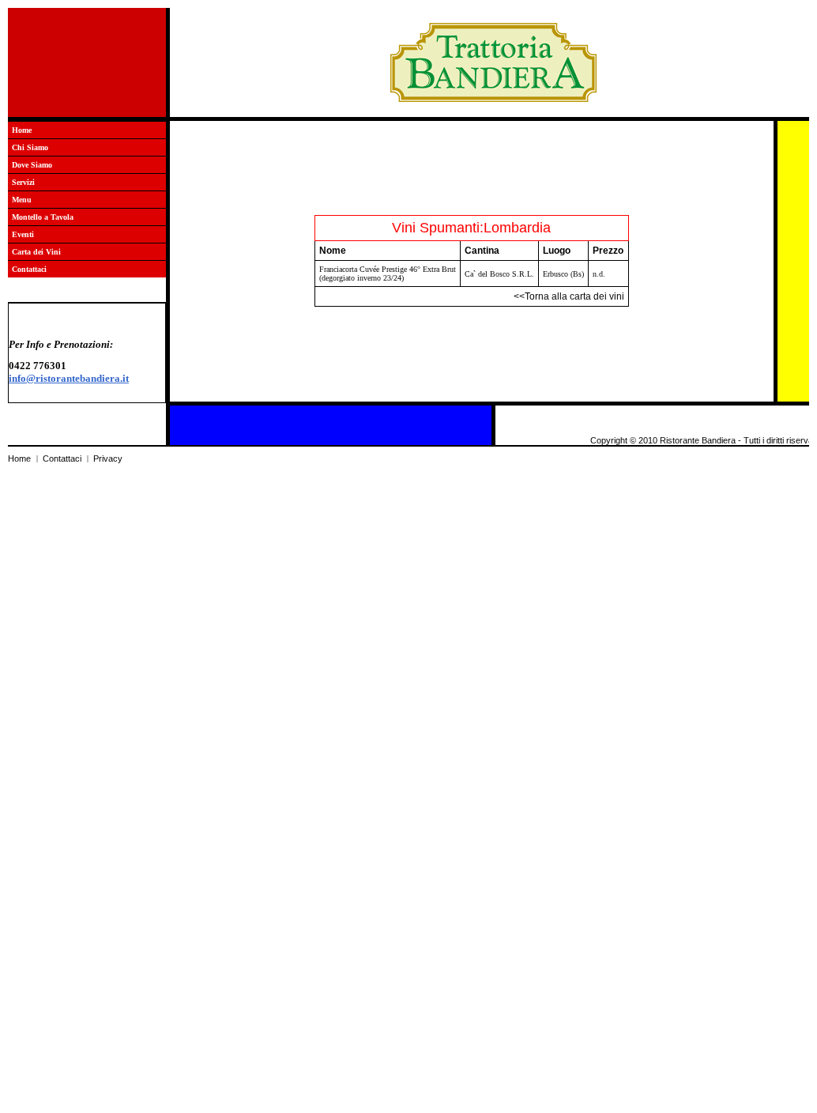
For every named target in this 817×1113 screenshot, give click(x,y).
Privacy (107, 458)
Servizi (23, 182)
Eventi (23, 234)
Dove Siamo (32, 164)
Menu (22, 199)
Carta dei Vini (36, 251)
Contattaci (29, 269)
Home (22, 130)
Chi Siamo (30, 147)
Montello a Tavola (42, 217)
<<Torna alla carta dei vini (569, 296)
